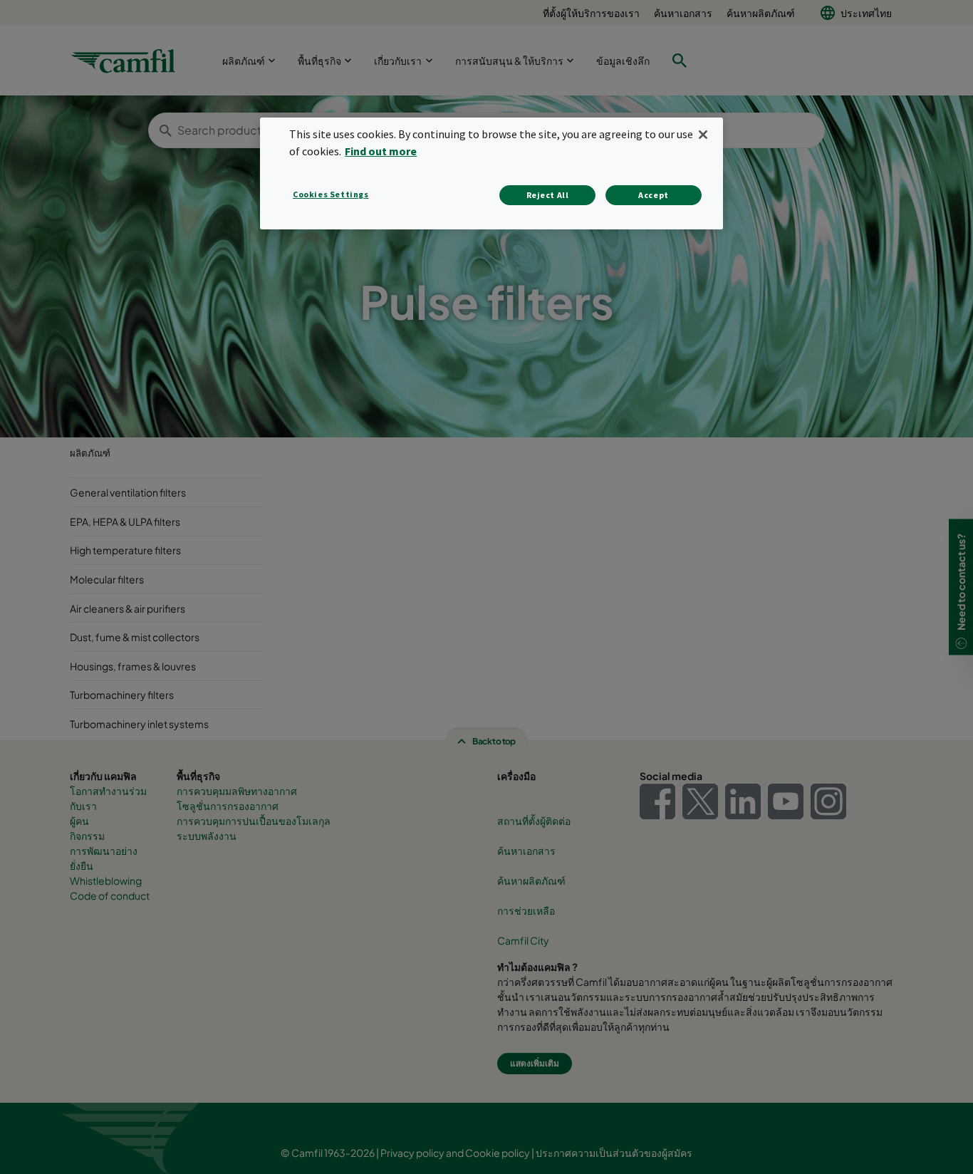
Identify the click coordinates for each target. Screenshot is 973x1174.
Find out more (381, 151)
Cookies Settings (331, 194)
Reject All (547, 194)
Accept (653, 194)
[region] (491, 173)
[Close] (703, 134)
